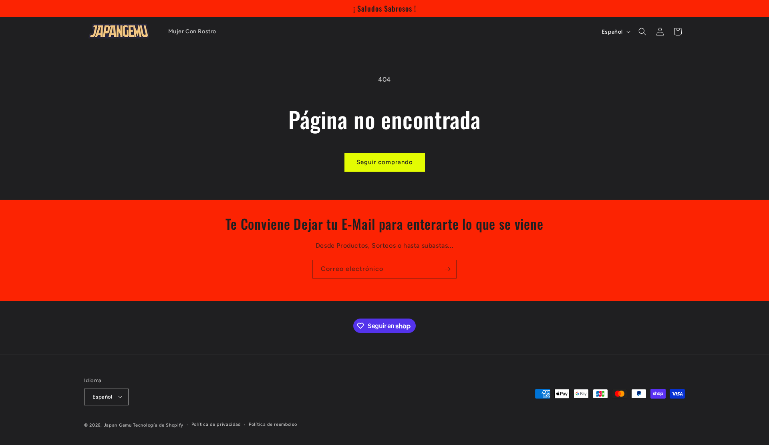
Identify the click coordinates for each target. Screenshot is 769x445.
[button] (642, 31)
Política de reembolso (273, 424)
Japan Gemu (118, 424)
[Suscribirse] (447, 269)
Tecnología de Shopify (158, 424)
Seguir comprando (384, 162)
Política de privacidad (216, 424)
